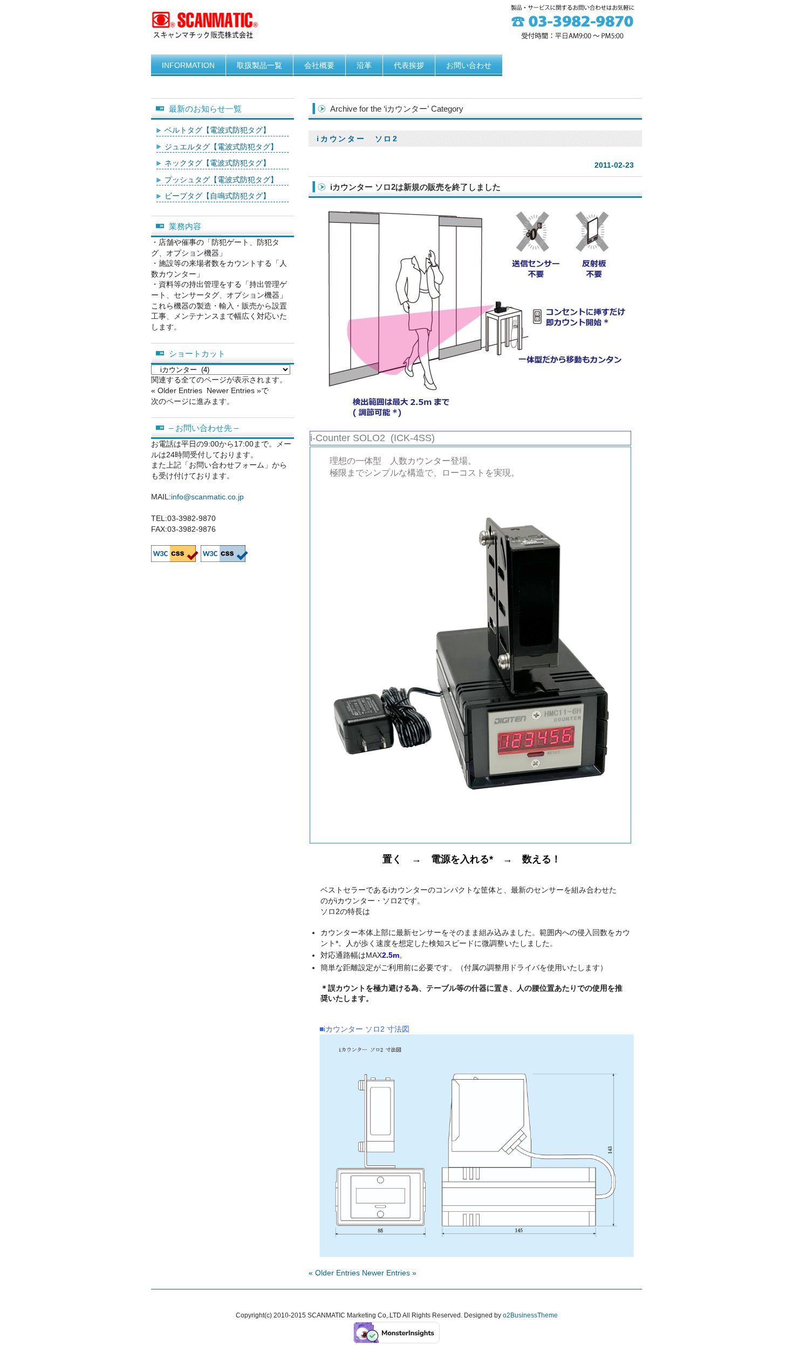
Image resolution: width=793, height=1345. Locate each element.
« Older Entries (334, 1272)
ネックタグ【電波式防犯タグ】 (217, 163)
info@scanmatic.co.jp (207, 496)
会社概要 (319, 65)
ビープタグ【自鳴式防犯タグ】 (217, 195)
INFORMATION (188, 65)
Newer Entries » (389, 1272)
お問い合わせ (468, 65)
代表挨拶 (409, 65)
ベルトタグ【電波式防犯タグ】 (217, 130)
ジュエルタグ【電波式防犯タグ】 (221, 146)
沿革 (364, 65)
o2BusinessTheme (530, 1315)
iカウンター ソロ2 (358, 138)
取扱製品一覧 (259, 65)
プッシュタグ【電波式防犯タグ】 (221, 179)
